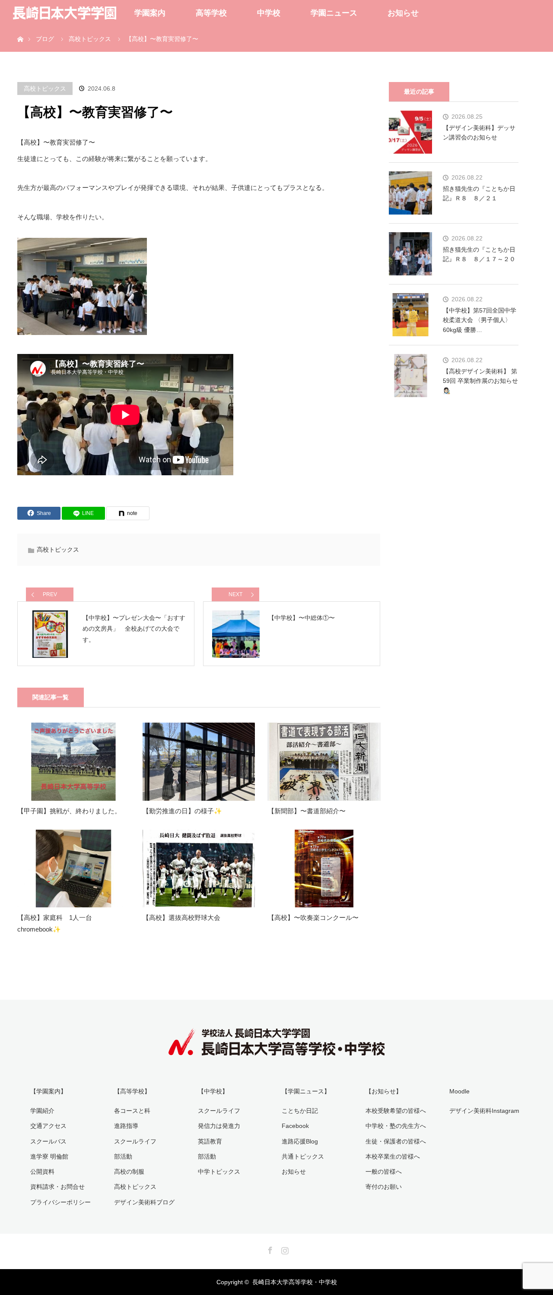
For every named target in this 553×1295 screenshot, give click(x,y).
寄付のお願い (383, 1186)
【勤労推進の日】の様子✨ (182, 811)
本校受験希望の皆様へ (395, 1110)
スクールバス (48, 1141)
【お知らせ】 (383, 1091)
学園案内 (149, 13)
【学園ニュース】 (306, 1091)
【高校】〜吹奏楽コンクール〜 (313, 917)
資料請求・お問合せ (57, 1186)
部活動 (123, 1156)
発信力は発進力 (219, 1125)
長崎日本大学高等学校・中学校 (294, 1282)
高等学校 (211, 13)
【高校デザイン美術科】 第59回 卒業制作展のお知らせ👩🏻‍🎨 (480, 381)
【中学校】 (213, 1091)
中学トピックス (219, 1171)
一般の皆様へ (383, 1171)
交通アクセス (48, 1125)
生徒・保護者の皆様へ (395, 1141)
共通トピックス (303, 1156)
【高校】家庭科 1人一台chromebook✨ (54, 923)
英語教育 (210, 1141)
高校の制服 (129, 1171)
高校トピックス (45, 88)
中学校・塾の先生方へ (395, 1125)
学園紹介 (42, 1110)
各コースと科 (132, 1110)
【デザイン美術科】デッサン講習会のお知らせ (479, 132)
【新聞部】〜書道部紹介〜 (307, 811)
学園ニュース (334, 13)
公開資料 (42, 1171)
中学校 (268, 13)
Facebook (295, 1125)
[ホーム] (20, 29)
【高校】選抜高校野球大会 (181, 917)
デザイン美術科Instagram (484, 1110)
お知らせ (403, 13)
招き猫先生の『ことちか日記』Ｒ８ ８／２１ (479, 193)
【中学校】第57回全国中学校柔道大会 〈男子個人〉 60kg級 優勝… (479, 320)
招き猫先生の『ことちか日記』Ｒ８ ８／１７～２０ (479, 254)
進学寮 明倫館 (49, 1156)
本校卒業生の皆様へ (392, 1156)
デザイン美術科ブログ (144, 1202)
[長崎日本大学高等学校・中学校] (276, 1049)
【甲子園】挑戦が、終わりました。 (69, 811)
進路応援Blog (300, 1141)
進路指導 (126, 1125)
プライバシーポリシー (60, 1202)
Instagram (283, 1248)
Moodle (459, 1091)
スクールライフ (135, 1141)
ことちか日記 (300, 1110)
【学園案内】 (48, 1091)
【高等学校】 (132, 1091)
